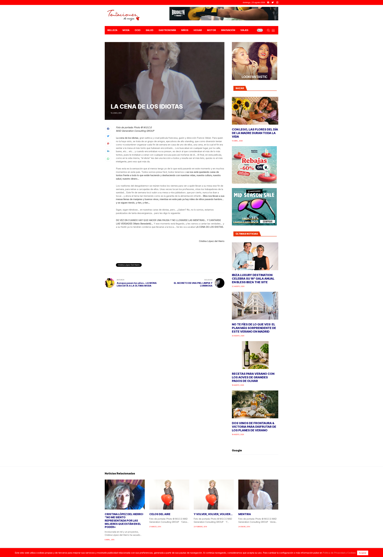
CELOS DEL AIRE (159, 514)
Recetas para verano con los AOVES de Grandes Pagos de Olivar (253, 377)
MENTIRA (244, 514)
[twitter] (273, 2)
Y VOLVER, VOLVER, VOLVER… (213, 514)
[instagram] (277, 2)
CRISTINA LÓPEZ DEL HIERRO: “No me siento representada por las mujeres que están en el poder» (124, 521)
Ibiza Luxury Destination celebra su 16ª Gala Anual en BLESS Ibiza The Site (253, 278)
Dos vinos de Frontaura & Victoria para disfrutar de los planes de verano (254, 426)
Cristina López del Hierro (129, 265)
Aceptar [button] (362, 553)
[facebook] (268, 2)
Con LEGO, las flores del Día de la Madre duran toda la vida (255, 133)
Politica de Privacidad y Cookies (339, 552)
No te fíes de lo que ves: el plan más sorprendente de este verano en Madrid (254, 328)
